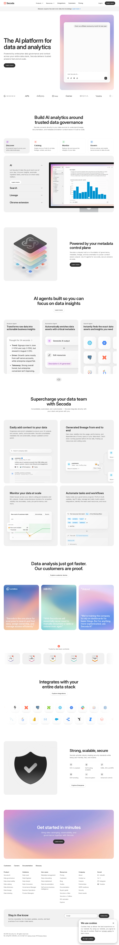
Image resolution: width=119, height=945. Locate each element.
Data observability (9, 881)
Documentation (27, 865)
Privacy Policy (42, 936)
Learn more (110, 3)
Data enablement (46, 881)
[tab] (17, 145)
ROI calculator (64, 899)
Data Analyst (26, 881)
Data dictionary (8, 887)
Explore (62, 902)
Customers (71, 3)
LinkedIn (102, 875)
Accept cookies (88, 939)
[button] (40, 3)
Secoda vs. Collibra (66, 896)
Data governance (9, 878)
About (80, 875)
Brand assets (83, 893)
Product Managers (28, 893)
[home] (9, 3)
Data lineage (8, 890)
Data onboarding (46, 878)
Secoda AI (7, 875)
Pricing (80, 3)
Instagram (103, 881)
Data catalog (8, 884)
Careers (16, 865)
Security (81, 890)
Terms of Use (31, 936)
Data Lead (25, 875)
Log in (100, 3)
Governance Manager (29, 887)
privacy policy (107, 931)
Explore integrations (59, 693)
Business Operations (28, 890)
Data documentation (47, 884)
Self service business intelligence (47, 888)
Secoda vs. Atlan (65, 893)
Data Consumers (27, 884)
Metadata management (48, 875)
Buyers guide (64, 890)
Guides (62, 884)
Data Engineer (26, 878)
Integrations (61, 3)
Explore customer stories (58, 575)
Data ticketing (8, 893)
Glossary (39, 865)
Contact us (82, 878)
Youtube (102, 884)
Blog (61, 881)
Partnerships (82, 884)
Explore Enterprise (78, 785)
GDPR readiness (84, 887)
